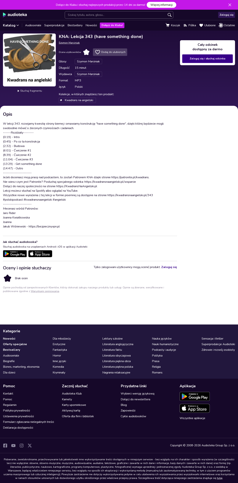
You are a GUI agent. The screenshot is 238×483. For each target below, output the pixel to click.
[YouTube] (13, 445)
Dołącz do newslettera (135, 399)
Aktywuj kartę (71, 410)
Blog (124, 405)
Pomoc (7, 399)
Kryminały (59, 372)
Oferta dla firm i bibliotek (78, 416)
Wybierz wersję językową (137, 394)
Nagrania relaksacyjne (116, 372)
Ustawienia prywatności (18, 416)
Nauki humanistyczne (165, 344)
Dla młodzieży (62, 339)
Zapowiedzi (128, 410)
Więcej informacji (161, 5)
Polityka (157, 356)
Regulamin (10, 405)
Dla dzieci (9, 372)
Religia (156, 367)
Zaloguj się (227, 15)
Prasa (155, 361)
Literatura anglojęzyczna (117, 344)
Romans (157, 372)
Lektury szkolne (112, 339)
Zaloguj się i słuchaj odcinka (207, 58)
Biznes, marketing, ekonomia (21, 367)
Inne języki (59, 361)
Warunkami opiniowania (45, 291)
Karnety (67, 399)
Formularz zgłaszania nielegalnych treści (28, 422)
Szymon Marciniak (69, 43)
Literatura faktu (112, 350)
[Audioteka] (15, 15)
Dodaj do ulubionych (113, 52)
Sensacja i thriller (212, 339)
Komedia (58, 367)
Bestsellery (75, 25)
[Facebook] (5, 445)
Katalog (9, 25)
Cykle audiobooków (133, 416)
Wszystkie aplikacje (192, 418)
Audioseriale (33, 25)
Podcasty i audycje (164, 350)
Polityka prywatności (16, 410)
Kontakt (8, 394)
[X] (30, 445)
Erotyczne (59, 344)
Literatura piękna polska (117, 367)
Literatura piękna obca (116, 361)
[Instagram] (21, 445)
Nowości (91, 25)
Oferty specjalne (15, 344)
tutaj (219, 478)
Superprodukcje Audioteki (218, 344)
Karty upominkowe (74, 405)
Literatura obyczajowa (116, 356)
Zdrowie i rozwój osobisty (218, 350)
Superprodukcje (54, 25)
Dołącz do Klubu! (112, 25)
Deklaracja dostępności (18, 428)
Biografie (9, 361)
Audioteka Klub (72, 394)
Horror (57, 356)
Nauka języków (162, 339)
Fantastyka (60, 350)
